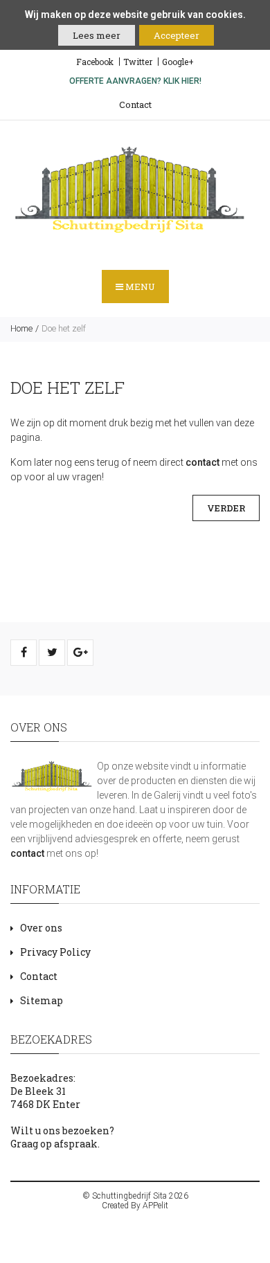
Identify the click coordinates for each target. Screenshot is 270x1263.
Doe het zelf (64, 328)
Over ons (41, 927)
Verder (226, 508)
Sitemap (41, 1000)
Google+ (178, 61)
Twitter (137, 61)
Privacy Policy (55, 951)
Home (21, 328)
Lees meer (96, 35)
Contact (135, 104)
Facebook (95, 61)
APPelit (155, 1205)
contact (202, 462)
